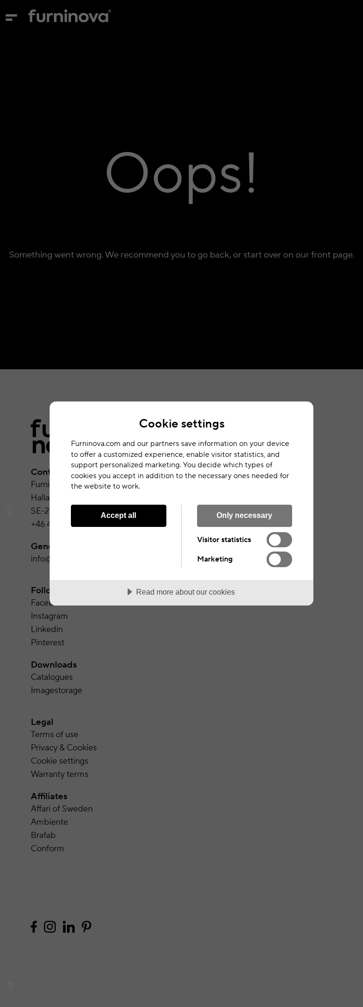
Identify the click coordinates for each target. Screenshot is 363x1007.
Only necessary (244, 515)
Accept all (118, 515)
